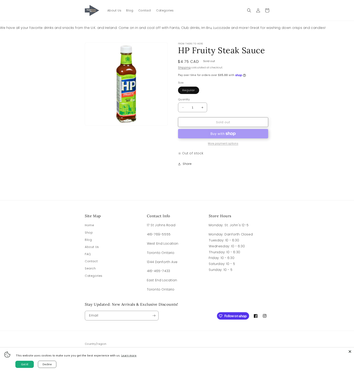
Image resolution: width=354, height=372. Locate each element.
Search (90, 268)
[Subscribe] (153, 315)
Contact (91, 261)
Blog (88, 240)
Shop (89, 233)
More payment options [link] (223, 143)
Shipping (184, 67)
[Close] (350, 351)
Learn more (129, 355)
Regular (190, 91)
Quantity (184, 99)
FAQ (88, 254)
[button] (249, 10)
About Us (92, 247)
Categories (93, 276)
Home (89, 225)
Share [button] (187, 164)
